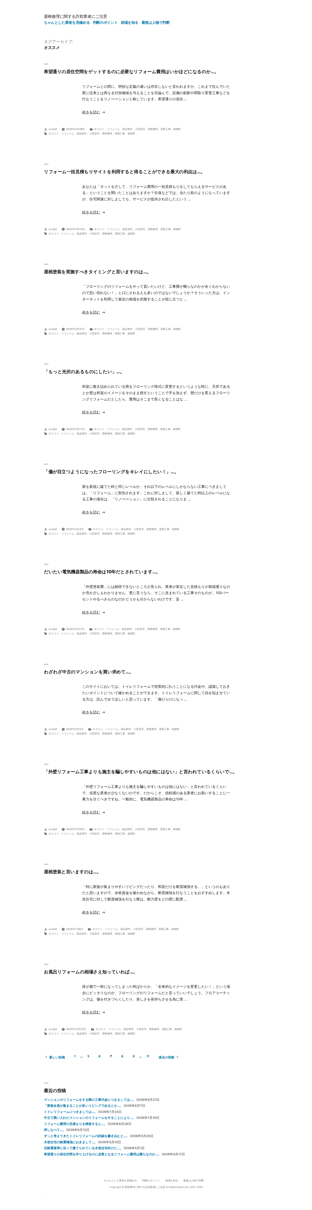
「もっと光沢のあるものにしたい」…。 (84, 371)
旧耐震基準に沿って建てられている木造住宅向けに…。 (83, 1148)
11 (147, 1056)
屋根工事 (165, 129)
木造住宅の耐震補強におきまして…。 (70, 1142)
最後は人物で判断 (156, 22)
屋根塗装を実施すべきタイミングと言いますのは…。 (97, 271)
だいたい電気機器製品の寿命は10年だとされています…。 (102, 571)
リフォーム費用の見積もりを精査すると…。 (75, 1124)
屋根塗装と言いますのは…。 (72, 871)
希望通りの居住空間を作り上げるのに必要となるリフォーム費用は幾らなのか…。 (102, 1154)
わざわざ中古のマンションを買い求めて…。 (88, 671)
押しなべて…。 (55, 1130)
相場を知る (129, 22)
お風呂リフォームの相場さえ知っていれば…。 (91, 971)
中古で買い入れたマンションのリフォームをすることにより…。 (90, 1118)
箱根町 (177, 129)
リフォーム (113, 129)
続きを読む (91, 112)
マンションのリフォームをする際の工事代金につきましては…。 (90, 1100)
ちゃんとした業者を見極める (67, 22)
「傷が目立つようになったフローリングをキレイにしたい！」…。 (111, 471)
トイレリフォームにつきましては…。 (70, 1112)
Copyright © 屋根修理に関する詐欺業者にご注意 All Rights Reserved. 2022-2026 (156, 1187)
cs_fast (53, 129)
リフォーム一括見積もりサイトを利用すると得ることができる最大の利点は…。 (124, 171)
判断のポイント (105, 22)
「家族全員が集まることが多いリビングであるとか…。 (83, 1106)
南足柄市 (127, 129)
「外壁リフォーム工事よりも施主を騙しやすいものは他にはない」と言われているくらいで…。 (140, 771)
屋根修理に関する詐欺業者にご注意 (75, 16)
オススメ (99, 129)
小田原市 (140, 129)
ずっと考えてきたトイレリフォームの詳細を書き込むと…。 (86, 1136)
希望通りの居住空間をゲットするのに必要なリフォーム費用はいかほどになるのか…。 (131, 71)
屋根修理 (153, 129)
